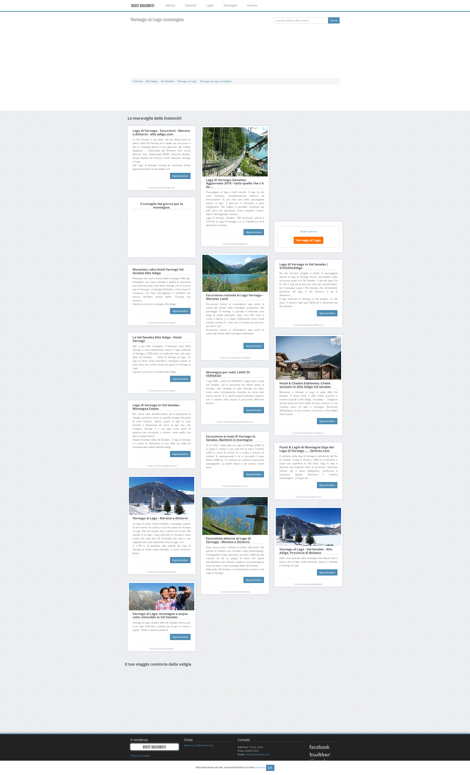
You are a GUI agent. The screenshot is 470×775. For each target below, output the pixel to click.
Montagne (230, 5)
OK (270, 767)
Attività (170, 5)
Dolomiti (190, 5)
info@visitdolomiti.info (257, 754)
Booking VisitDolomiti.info (198, 745)
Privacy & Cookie (140, 755)
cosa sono (260, 767)
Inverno (252, 5)
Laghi (210, 5)
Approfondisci (180, 175)
